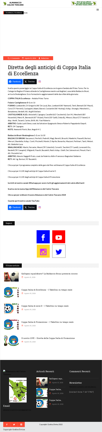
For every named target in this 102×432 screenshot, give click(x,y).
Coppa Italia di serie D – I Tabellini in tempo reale (45, 306)
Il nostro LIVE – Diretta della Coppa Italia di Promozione (48, 338)
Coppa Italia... (55, 389)
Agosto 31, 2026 (29, 277)
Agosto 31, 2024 (30, 58)
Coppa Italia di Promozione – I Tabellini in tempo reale (47, 322)
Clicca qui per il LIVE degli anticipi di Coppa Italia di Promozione (34, 177)
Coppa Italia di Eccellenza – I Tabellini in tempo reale (46, 289)
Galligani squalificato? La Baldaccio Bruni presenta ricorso (49, 273)
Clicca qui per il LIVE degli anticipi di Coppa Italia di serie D (32, 171)
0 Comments (15, 58)
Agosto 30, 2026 (30, 293)
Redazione (45, 58)
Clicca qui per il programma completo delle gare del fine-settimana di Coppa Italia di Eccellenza (46, 165)
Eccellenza (9, 13)
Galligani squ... (56, 378)
